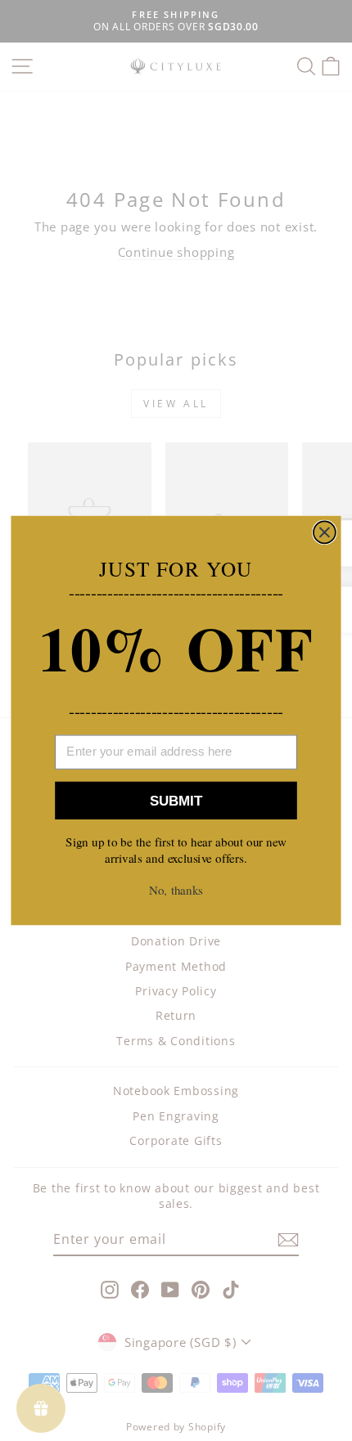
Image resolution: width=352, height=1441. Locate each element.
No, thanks (176, 890)
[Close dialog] (325, 532)
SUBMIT (176, 800)
